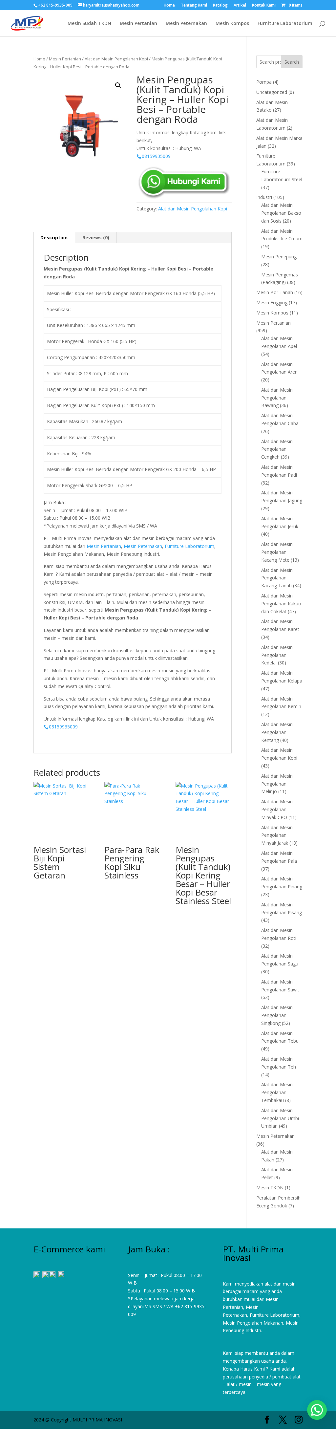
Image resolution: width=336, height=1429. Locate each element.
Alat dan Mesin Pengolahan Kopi (116, 59)
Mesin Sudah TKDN (89, 23)
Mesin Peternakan (186, 23)
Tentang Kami (194, 5)
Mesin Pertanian (138, 23)
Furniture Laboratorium (285, 23)
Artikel (240, 5)
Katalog (220, 5)
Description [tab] (54, 237)
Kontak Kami (264, 5)
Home (169, 5)
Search (291, 62)
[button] (118, 85)
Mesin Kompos (232, 23)
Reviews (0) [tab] (95, 237)
